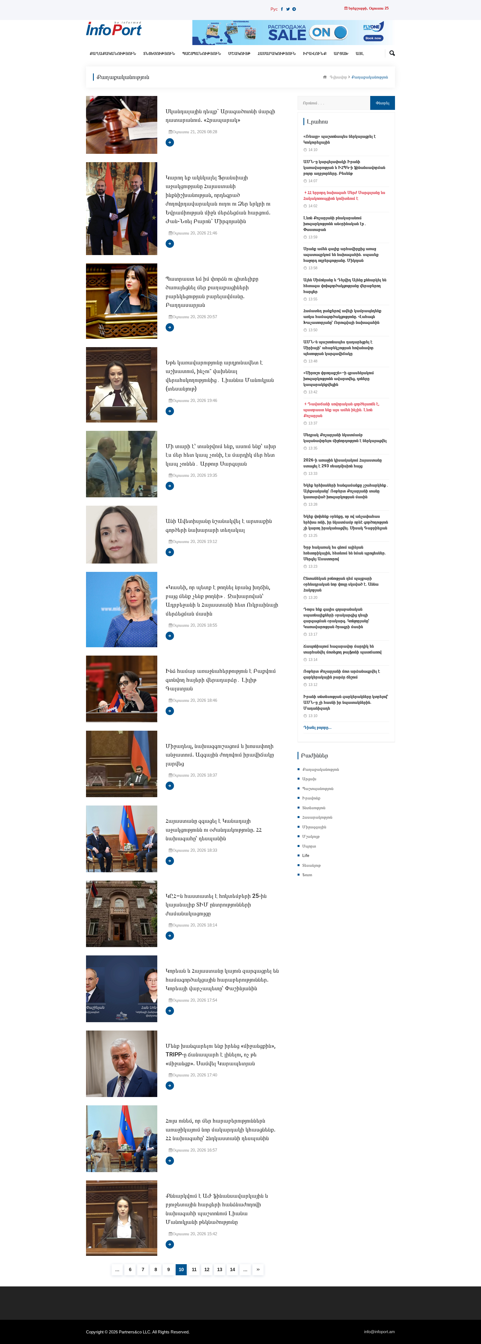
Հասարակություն (277, 53)
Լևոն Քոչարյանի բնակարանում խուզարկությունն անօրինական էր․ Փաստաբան (335, 224)
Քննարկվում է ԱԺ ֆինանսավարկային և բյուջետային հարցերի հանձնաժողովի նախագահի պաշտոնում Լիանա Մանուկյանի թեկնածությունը (217, 1209)
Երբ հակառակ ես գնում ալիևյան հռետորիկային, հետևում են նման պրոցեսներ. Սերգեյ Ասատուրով (344, 553)
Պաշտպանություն (201, 53)
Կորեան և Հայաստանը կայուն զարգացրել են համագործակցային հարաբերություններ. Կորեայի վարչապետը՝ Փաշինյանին (222, 980)
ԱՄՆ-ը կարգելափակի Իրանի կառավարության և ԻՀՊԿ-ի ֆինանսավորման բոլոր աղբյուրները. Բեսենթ (344, 167)
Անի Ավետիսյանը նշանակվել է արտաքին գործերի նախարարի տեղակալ (219, 525)
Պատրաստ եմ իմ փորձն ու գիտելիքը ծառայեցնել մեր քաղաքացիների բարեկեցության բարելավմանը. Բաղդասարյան (212, 292)
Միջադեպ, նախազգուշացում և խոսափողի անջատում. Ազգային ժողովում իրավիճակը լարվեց (220, 755)
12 (206, 1269)
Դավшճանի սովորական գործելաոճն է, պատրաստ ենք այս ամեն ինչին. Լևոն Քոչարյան (341, 410)
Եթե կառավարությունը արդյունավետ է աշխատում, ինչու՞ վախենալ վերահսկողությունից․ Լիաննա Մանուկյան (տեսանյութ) (220, 375)
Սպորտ (309, 846)
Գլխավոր (338, 76)
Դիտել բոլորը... (317, 727)
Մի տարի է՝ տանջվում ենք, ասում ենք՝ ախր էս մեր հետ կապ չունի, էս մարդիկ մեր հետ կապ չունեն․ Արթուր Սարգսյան (221, 455)
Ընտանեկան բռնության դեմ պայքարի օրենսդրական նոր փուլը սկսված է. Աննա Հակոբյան (341, 584)
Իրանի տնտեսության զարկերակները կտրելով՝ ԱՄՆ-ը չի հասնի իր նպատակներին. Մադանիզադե (345, 702)
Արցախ (341, 53)
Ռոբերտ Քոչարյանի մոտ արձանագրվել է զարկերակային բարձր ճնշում (341, 674)
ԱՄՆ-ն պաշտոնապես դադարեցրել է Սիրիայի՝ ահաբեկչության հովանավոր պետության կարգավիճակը (338, 348)
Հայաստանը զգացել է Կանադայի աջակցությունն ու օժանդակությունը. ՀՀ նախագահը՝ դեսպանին (214, 830)
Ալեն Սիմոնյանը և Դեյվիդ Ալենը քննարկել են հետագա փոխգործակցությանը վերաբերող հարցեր (344, 286)
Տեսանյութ (311, 865)
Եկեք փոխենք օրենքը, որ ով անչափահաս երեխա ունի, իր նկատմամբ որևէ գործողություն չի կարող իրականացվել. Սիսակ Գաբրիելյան (345, 522)
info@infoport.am (379, 1331)
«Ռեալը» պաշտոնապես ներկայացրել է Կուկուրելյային (339, 139)
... (117, 1269)
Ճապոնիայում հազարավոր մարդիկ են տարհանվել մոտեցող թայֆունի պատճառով (342, 649)
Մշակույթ (239, 53)
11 (194, 1269)
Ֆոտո (307, 875)
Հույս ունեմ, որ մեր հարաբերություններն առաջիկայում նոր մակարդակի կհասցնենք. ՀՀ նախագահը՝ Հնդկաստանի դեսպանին (221, 1129)
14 (232, 1269)
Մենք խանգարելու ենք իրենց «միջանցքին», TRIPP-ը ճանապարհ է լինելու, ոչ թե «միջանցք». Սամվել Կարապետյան (221, 1055)
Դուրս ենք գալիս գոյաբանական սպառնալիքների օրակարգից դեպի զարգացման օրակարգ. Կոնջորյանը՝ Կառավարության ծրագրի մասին (336, 618)
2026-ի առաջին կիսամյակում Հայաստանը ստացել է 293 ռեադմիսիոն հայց (342, 463)
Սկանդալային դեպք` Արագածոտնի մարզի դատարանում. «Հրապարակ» (220, 116)
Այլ (360, 53)
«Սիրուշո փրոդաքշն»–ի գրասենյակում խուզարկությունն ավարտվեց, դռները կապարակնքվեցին (338, 378)
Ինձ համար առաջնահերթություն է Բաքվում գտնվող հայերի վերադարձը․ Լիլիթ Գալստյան (221, 680)
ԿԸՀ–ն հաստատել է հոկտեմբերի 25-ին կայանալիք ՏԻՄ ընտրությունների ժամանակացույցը (216, 905)
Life (305, 856)
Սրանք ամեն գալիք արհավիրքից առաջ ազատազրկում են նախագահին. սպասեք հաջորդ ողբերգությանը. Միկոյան (341, 254)
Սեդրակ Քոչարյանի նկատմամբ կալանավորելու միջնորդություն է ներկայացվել (345, 438)
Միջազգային (314, 827)
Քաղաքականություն (113, 53)
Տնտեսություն (159, 53)
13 (219, 1269)
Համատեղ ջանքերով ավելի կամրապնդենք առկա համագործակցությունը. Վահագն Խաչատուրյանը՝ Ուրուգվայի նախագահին (342, 316)
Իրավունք (315, 53)
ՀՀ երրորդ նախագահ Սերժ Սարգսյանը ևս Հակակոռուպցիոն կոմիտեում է (344, 195)
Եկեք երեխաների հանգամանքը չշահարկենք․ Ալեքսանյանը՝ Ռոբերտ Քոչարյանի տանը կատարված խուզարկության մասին (346, 491)
